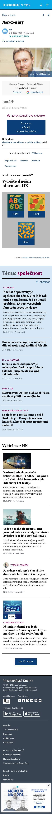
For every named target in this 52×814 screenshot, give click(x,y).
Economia (7, 734)
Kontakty (7, 725)
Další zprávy (26, 661)
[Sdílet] (43, 15)
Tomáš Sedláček (19, 565)
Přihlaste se (37, 153)
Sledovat (17, 92)
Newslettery (8, 780)
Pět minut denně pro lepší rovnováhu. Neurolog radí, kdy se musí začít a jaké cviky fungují (24, 630)
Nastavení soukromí (11, 759)
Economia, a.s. (21, 685)
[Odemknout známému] (48, 15)
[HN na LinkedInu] (31, 700)
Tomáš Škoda (41, 74)
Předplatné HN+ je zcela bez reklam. (36, 257)
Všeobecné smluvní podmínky (16, 763)
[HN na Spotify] (36, 700)
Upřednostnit (37, 92)
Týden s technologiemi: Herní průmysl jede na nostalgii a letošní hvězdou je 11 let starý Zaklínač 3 (26, 532)
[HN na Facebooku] (23, 700)
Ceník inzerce (8, 743)
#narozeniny (10, 166)
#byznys (24, 160)
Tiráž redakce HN (10, 730)
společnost (29, 273)
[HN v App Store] (31, 714)
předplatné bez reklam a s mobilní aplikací (21, 142)
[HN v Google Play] (12, 714)
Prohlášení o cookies (12, 755)
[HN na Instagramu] (27, 700)
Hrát (15, 214)
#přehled (36, 160)
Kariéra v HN (8, 738)
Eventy (6, 775)
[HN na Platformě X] (19, 700)
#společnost (11, 160)
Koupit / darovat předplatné (15, 771)
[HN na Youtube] (40, 700)
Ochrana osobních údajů (13, 750)
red (10, 29)
